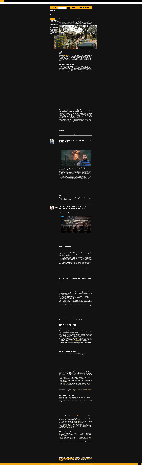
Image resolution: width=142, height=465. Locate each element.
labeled (77, 401)
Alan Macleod (56, 207)
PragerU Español (88, 254)
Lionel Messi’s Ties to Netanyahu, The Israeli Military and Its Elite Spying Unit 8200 (54, 24)
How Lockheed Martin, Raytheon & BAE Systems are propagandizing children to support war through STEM (54, 21)
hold (87, 438)
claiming (89, 389)
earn (71, 254)
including (65, 263)
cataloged (80, 415)
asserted (61, 391)
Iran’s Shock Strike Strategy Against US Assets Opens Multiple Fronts (75, 141)
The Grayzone (61, 459)
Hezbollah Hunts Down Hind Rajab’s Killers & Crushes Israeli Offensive (54, 27)
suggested (74, 390)
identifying (79, 258)
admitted (90, 354)
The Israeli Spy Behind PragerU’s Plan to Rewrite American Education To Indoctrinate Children (73, 207)
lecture (76, 296)
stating (63, 287)
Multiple (74, 415)
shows (70, 330)
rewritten (63, 265)
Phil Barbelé (51, 12)
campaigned (85, 402)
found (76, 442)
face (75, 338)
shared (84, 346)
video (76, 290)
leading (79, 400)
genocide (78, 340)
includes (64, 328)
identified (86, 367)
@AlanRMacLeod (61, 460)
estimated (71, 247)
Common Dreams (71, 459)
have (78, 415)
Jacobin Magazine (65, 459)
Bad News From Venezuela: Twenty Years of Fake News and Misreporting (70, 458)
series (75, 327)
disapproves (71, 441)
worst (60, 317)
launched (88, 271)
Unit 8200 (72, 354)
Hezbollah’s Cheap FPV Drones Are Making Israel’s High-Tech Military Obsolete (54, 33)
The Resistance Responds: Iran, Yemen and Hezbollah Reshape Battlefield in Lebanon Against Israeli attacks (54, 30)
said (59, 375)
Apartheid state (71, 340)
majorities (62, 437)
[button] (132, 1)
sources (76, 415)
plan (66, 425)
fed (73, 304)
